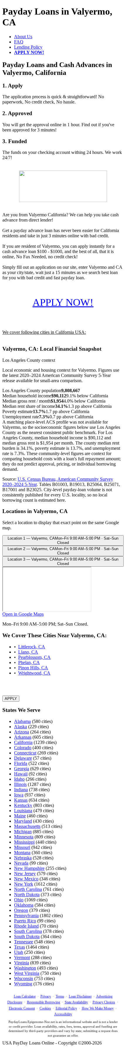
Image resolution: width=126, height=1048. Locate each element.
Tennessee (23, 941)
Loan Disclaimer (80, 996)
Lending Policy (28, 47)
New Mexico (26, 878)
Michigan (23, 831)
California (23, 742)
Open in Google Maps (23, 614)
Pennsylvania (26, 915)
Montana (22, 852)
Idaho (19, 779)
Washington (25, 968)
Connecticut (25, 752)
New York (23, 884)
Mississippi (24, 842)
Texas (19, 947)
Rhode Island (26, 926)
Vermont (22, 957)
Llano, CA (28, 651)
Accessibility (63, 1014)
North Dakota (27, 894)
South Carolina (28, 931)
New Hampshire (29, 868)
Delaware (23, 758)
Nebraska (23, 857)
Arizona (21, 731)
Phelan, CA (29, 662)
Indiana (21, 789)
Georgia (21, 768)
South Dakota (27, 936)
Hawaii (21, 773)
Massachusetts (27, 826)
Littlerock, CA (31, 646)
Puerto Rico (25, 920)
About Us (23, 36)
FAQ (18, 41)
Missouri (22, 847)
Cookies (45, 1008)
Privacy (45, 996)
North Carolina (28, 889)
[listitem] (63, 540)
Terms (60, 996)
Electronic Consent (22, 1008)
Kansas (21, 800)
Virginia (21, 962)
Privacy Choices (104, 1002)
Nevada (21, 863)
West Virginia (26, 973)
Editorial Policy (66, 1008)
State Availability (76, 1002)
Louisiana (23, 810)
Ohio (18, 899)
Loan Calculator (25, 996)
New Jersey (25, 873)
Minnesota (23, 836)
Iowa (18, 794)
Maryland (23, 821)
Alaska (20, 726)
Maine (20, 815)
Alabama (22, 721)
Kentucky (23, 805)
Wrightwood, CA (34, 672)
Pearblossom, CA (34, 657)
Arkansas (22, 737)
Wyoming (23, 983)
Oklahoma (23, 905)
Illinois (20, 784)
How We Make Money (98, 1008)
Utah (18, 952)
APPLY (11, 698)
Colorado (22, 747)
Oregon (21, 910)
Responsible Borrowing (43, 1002)
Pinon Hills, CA (33, 667)
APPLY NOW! (63, 302)
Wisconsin (23, 978)
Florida (20, 763)
